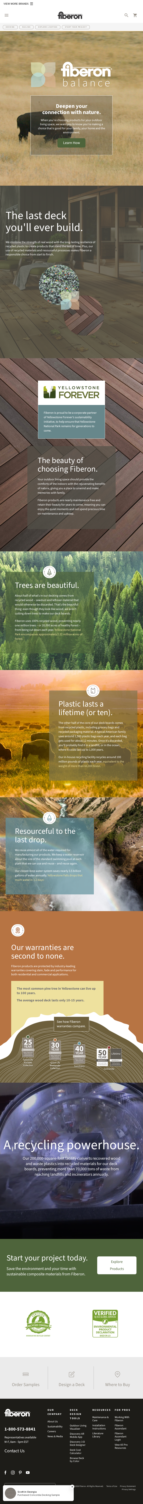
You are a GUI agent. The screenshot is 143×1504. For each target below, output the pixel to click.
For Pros (122, 1410)
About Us (52, 1421)
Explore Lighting (47, 27)
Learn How (71, 142)
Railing (26, 27)
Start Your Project (76, 27)
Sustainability (55, 1426)
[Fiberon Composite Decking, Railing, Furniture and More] (70, 15)
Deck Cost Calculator (75, 1452)
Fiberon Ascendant (120, 1427)
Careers (51, 1431)
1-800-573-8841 (20, 1429)
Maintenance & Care (100, 1419)
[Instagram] (13, 1473)
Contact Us (14, 1451)
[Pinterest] (20, 1473)
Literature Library (97, 1435)
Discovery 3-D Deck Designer (77, 1443)
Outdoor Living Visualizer (78, 1427)
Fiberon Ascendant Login (120, 1436)
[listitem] (25, 1377)
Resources (101, 1410)
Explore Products (117, 1265)
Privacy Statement (128, 1486)
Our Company (54, 1412)
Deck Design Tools (75, 1414)
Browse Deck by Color (77, 1460)
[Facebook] (5, 1473)
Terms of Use (111, 1486)
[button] (4, 15)
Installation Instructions (99, 1427)
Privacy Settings (129, 1489)
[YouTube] (28, 1473)
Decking (10, 27)
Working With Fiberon (122, 1419)
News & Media (55, 1436)
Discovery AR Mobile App (77, 1435)
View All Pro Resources (121, 1446)
